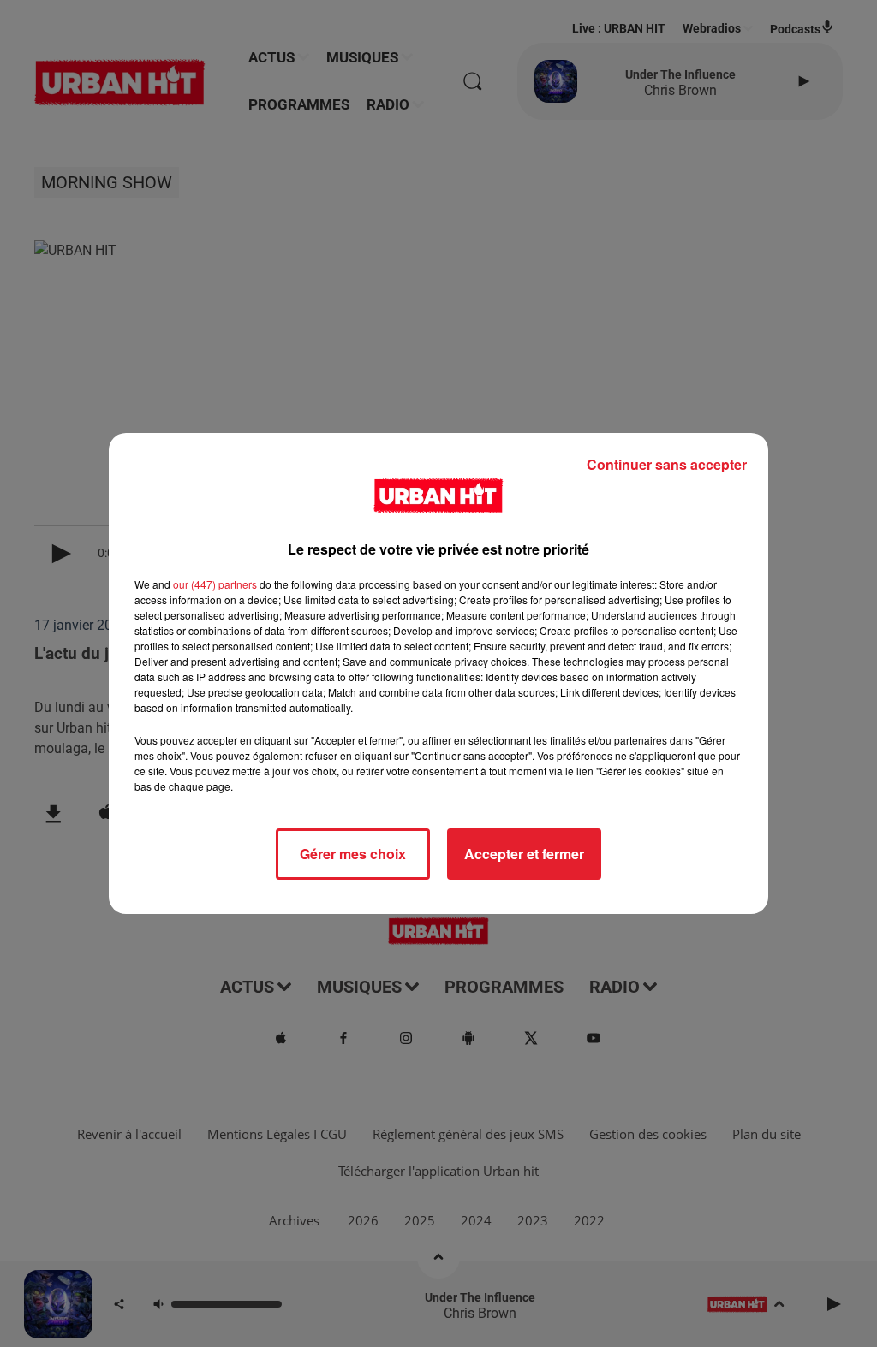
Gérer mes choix (353, 853)
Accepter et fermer (524, 853)
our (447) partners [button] (215, 584)
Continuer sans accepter (667, 464)
